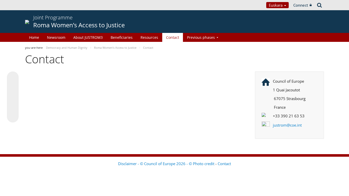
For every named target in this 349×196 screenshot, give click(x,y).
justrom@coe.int (287, 125)
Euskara (276, 5)
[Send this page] (13, 116)
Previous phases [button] (201, 37)
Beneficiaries (122, 37)
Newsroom (56, 37)
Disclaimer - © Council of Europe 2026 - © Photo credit (166, 163)
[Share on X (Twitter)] (13, 87)
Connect (300, 5)
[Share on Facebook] (13, 97)
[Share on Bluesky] (13, 78)
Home (34, 37)
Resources (149, 37)
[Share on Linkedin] (13, 107)
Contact (172, 37)
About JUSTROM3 (88, 37)
